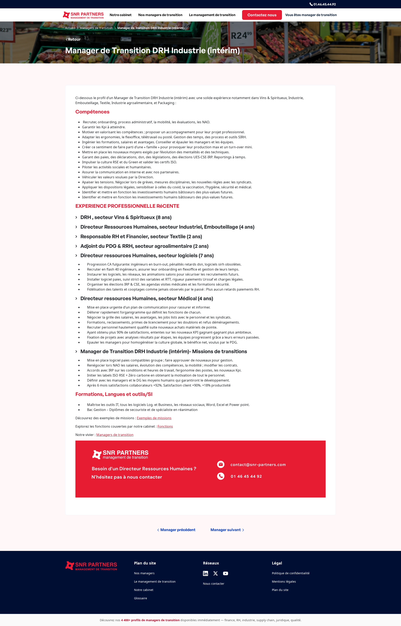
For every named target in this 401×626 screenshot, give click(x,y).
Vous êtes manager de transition (311, 15)
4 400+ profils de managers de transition (150, 620)
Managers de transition (96, 28)
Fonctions (165, 426)
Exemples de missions (154, 418)
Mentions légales (284, 581)
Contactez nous (262, 15)
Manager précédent (177, 529)
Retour (74, 39)
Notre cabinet (121, 15)
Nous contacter (213, 584)
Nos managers (144, 573)
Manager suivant (226, 529)
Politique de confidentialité (291, 573)
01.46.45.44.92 (324, 4)
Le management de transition (212, 15)
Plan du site (280, 590)
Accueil (70, 28)
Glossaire (140, 598)
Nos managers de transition (160, 15)
